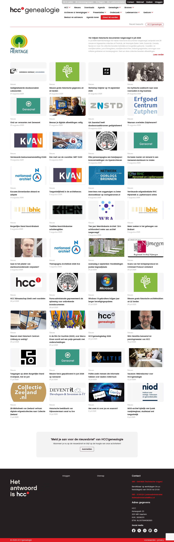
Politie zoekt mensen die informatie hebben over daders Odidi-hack (103, 375)
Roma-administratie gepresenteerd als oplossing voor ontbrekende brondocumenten (66, 301)
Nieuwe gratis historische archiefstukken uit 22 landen (145, 300)
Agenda (101, 7)
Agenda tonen (93, 17)
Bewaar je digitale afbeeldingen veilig (66, 122)
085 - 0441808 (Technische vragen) (147, 482)
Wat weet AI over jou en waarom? (103, 408)
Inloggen (159, 2)
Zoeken (149, 2)
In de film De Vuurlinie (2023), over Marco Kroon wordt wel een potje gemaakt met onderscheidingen (67, 339)
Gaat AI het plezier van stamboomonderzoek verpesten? (24, 265)
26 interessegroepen (84, 2)
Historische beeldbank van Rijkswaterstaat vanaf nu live (62, 410)
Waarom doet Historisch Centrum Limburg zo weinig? (24, 337)
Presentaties (98, 12)
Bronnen (128, 7)
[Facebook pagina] (134, 530)
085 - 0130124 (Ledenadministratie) (147, 494)
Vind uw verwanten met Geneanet (25, 122)
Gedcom (147, 12)
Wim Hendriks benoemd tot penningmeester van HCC (139, 337)
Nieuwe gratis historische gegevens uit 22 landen (66, 89)
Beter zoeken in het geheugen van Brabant (142, 227)
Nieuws (77, 7)
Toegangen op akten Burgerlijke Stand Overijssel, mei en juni (27, 375)
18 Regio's (100, 2)
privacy (160, 540)
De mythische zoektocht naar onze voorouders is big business (142, 89)
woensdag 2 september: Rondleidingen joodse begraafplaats (105, 265)
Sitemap (100, 476)
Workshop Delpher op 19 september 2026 (104, 89)
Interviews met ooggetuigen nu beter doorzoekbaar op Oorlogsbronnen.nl (104, 193)
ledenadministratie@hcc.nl (143, 497)
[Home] (35, 10)
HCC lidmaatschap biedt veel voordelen (27, 298)
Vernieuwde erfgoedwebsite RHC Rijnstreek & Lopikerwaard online (142, 193)
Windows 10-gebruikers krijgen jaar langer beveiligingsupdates (103, 300)
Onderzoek (115, 12)
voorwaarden (150, 540)
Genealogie (113, 7)
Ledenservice (131, 12)
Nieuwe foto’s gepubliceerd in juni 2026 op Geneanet (66, 375)
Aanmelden (87, 449)
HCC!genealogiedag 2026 (99, 336)
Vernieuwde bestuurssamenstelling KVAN (28, 157)
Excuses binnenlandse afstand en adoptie (25, 193)
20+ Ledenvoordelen (116, 2)
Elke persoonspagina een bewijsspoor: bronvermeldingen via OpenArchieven (105, 158)
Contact (130, 2)
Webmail (140, 2)
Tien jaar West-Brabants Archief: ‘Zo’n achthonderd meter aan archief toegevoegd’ (104, 229)
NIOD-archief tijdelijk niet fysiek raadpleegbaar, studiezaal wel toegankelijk (141, 411)
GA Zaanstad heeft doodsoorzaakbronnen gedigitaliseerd (105, 124)
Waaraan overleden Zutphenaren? (142, 122)
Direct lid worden (110, 17)
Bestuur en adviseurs (73, 17)
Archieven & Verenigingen (75, 12)
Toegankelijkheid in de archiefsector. (65, 192)
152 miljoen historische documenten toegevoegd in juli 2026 (114, 38)
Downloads (89, 7)
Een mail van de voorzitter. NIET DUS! (65, 157)
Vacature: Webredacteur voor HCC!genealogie (140, 375)
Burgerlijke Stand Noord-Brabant (24, 226)
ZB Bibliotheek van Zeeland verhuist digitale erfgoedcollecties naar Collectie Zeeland (27, 411)
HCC (66, 7)
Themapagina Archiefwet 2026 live (64, 264)
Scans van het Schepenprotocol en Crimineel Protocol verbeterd (142, 265)
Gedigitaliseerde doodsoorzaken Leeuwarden (24, 89)
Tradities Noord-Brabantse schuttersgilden (60, 227)
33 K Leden (68, 2)
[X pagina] (139, 530)
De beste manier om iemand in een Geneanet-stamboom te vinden (142, 158)
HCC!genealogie (154, 24)
